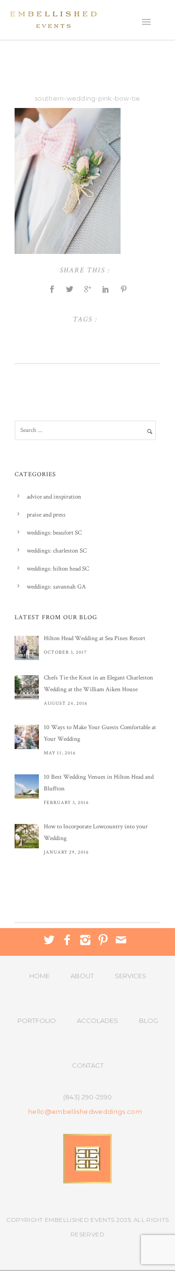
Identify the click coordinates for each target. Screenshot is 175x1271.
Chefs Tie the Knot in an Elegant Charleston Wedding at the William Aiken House (98, 684)
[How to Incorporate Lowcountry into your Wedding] (27, 836)
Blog (148, 1020)
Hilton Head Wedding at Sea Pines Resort (94, 638)
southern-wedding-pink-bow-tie (87, 98)
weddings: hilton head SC (58, 569)
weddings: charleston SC (57, 551)
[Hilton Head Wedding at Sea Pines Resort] (27, 648)
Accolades (97, 1020)
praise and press (46, 515)
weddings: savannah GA (56, 587)
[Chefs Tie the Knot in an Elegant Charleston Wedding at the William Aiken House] (27, 687)
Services (130, 976)
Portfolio (37, 1020)
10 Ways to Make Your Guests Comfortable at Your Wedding (100, 733)
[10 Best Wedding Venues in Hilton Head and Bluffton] (27, 786)
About (82, 976)
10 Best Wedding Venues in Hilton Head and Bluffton (99, 783)
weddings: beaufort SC (54, 533)
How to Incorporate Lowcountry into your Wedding (96, 832)
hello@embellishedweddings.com (85, 1111)
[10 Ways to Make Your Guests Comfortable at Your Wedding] (27, 737)
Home (39, 976)
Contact (88, 1065)
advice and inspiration (54, 497)
